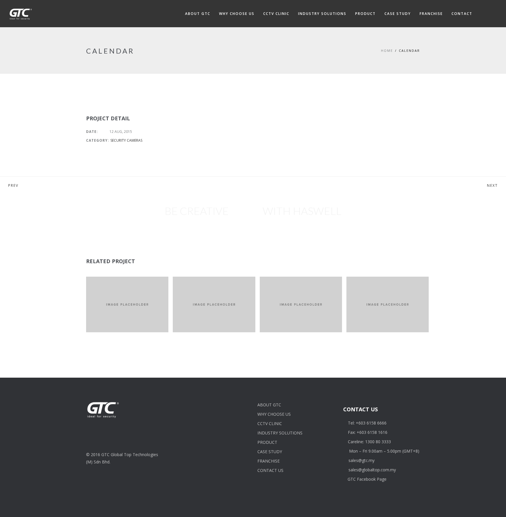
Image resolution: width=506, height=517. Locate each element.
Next (492, 185)
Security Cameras (126, 140)
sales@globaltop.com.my (372, 470)
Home (387, 50)
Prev (13, 185)
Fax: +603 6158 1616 (367, 432)
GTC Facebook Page (367, 479)
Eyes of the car (289, 286)
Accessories (367, 293)
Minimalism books (380, 286)
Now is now (198, 286)
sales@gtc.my (361, 460)
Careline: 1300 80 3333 (369, 441)
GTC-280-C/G (111, 286)
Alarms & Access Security (206, 293)
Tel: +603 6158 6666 (367, 423)
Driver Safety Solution (383, 301)
